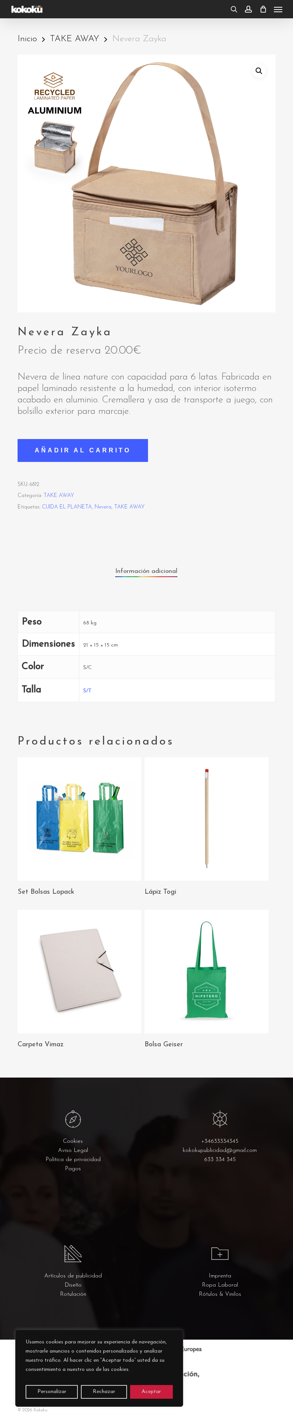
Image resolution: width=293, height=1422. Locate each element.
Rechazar (104, 1392)
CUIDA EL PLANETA (67, 507)
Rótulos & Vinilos (220, 1294)
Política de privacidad (73, 1160)
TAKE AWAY (74, 39)
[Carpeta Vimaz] (79, 971)
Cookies (73, 1141)
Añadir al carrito (83, 450)
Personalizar (51, 1392)
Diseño (73, 1285)
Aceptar (151, 1392)
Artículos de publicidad (73, 1276)
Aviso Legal (73, 1150)
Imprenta (220, 1276)
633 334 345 (220, 1160)
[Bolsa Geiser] (206, 971)
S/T (87, 691)
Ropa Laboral (220, 1285)
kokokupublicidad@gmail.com (220, 1150)
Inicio (27, 39)
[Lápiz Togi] (206, 819)
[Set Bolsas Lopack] (79, 819)
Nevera (103, 507)
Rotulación (73, 1294)
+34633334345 (219, 1141)
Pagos (73, 1169)
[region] (99, 1368)
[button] (278, 9)
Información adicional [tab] (146, 571)
